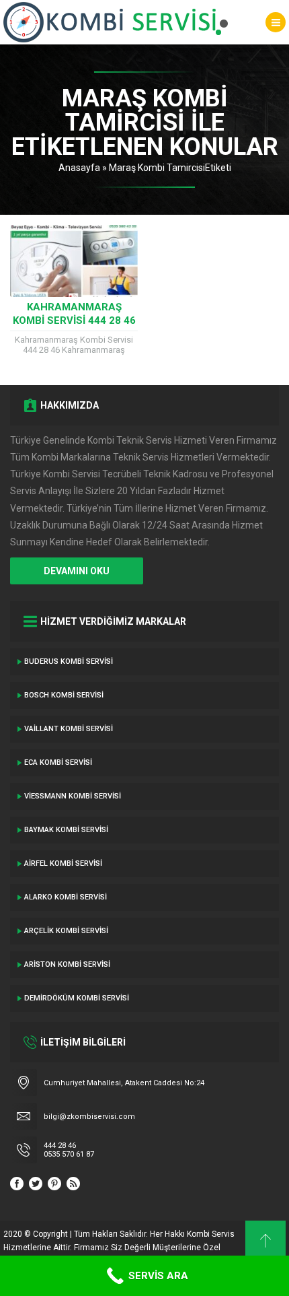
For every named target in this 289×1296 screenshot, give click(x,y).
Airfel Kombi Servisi (63, 863)
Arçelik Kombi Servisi (66, 930)
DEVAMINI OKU (77, 571)
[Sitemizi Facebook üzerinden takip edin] (17, 1183)
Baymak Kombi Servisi (66, 829)
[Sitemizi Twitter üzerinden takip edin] (35, 1183)
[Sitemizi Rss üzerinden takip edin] (73, 1183)
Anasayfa (79, 167)
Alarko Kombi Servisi (65, 897)
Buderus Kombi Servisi (68, 661)
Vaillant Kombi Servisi (68, 728)
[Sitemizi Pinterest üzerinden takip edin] (54, 1183)
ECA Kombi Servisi (58, 762)
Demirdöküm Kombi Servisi (76, 998)
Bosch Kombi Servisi (64, 695)
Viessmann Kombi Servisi (72, 796)
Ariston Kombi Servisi (67, 964)
